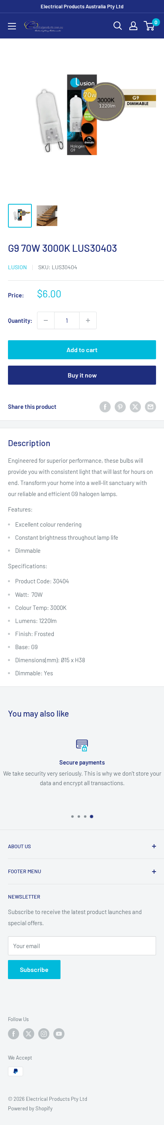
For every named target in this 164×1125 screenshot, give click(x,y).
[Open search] (117, 25)
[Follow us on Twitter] (28, 1033)
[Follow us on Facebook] (13, 1033)
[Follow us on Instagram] (43, 1033)
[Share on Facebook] (105, 406)
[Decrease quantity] (45, 320)
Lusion (17, 267)
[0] (149, 26)
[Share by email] (150, 406)
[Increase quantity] (88, 320)
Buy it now (82, 375)
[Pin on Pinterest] (120, 406)
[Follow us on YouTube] (58, 1033)
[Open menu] (12, 26)
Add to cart (82, 349)
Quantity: (20, 320)
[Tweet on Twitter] (135, 406)
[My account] (133, 25)
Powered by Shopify (30, 1108)
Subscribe (34, 969)
